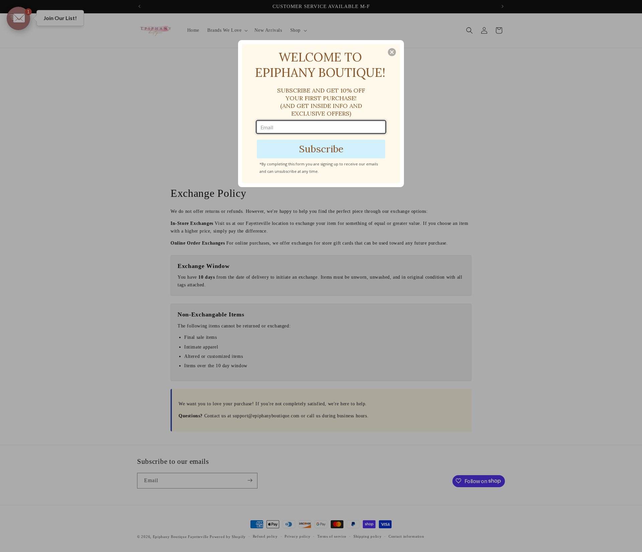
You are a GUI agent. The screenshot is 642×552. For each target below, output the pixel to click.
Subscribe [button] (321, 149)
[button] (392, 52)
